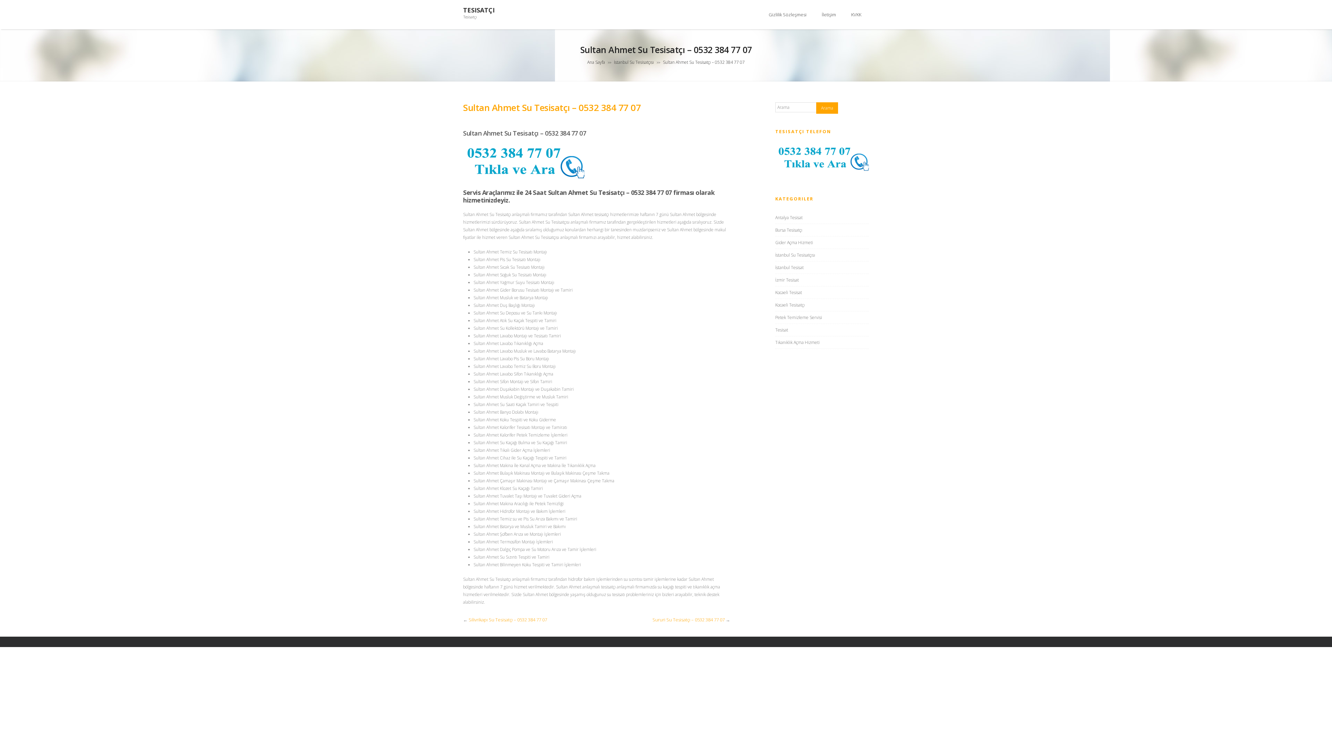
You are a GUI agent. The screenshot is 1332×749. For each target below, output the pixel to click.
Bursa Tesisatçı (788, 230)
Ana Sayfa (596, 62)
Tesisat (781, 330)
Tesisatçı (479, 10)
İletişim (829, 14)
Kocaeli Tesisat (788, 292)
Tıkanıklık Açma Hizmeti (797, 342)
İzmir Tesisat (787, 280)
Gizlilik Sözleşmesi (787, 14)
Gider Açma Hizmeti (794, 243)
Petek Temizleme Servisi (798, 317)
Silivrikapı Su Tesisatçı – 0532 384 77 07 (508, 620)
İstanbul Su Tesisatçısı (634, 62)
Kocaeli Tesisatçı (790, 305)
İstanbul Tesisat (789, 267)
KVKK (856, 14)
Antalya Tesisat (789, 218)
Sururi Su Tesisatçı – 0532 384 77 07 (688, 620)
